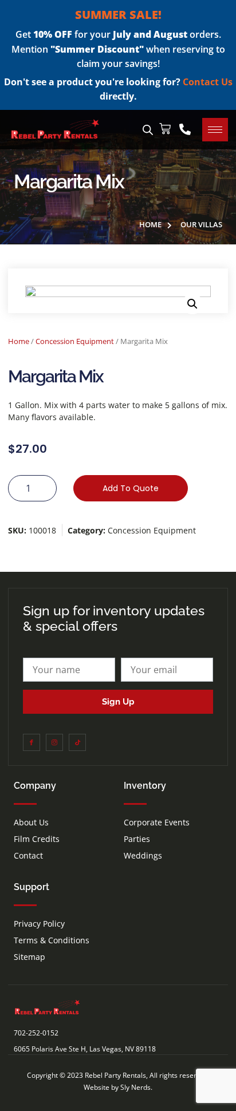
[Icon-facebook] (31, 742)
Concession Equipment (75, 341)
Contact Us (208, 82)
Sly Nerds (135, 1087)
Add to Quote (131, 488)
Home (18, 341)
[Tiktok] (77, 742)
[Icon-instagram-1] (54, 742)
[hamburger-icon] (215, 129)
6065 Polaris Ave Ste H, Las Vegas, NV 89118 (85, 1049)
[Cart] (165, 129)
